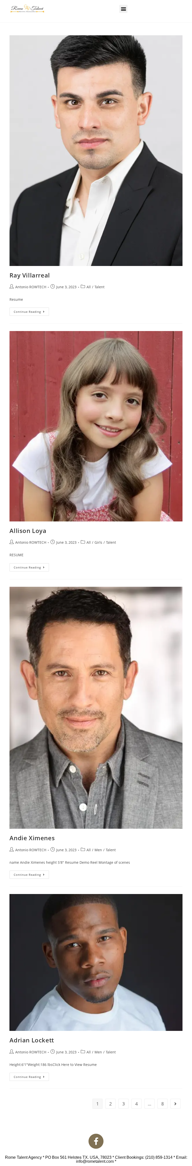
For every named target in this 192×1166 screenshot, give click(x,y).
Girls (98, 542)
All (88, 286)
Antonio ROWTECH (30, 286)
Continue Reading (31, 311)
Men (98, 849)
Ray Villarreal (30, 275)
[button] (123, 9)
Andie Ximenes (32, 838)
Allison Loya (28, 530)
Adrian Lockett (32, 1040)
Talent (99, 286)
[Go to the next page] (175, 1104)
